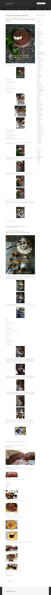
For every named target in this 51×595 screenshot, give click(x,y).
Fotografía (39, 152)
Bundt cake (39, 48)
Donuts (22, 441)
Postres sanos (39, 110)
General (24, 441)
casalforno (15, 17)
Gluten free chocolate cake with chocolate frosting (20, 20)
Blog (9, 8)
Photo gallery (19, 8)
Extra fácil (39, 159)
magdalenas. (39, 96)
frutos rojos (39, 77)
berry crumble (39, 40)
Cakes (18, 226)
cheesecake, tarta (40, 58)
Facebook (39, 162)
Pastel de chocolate (40, 104)
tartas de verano (40, 138)
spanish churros (39, 125)
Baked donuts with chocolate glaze (18, 232)
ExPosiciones (39, 158)
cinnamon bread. (40, 66)
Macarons (39, 95)
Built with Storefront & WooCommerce (11, 591)
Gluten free (21, 226)
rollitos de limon (40, 118)
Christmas (39, 63)
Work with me (27, 8)
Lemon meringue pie (40, 94)
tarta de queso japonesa (41, 134)
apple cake (39, 35)
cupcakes (39, 71)
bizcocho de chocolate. (15, 226)
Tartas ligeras (39, 139)
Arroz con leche (39, 38)
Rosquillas (39, 120)
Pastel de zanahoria (40, 105)
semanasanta (39, 123)
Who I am (23, 8)
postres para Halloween (40, 109)
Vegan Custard (39, 142)
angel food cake (39, 32)
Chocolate (15, 441)
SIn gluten (24, 226)
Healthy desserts (40, 85)
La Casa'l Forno (10, 3)
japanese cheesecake (40, 91)
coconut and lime (40, 67)
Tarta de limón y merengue (41, 129)
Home (6, 8)
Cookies (39, 68)
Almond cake (10, 226)
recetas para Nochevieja (41, 114)
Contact (12, 8)
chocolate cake (19, 441)
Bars (38, 39)
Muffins (38, 99)
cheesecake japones (40, 57)
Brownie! (9, 447)
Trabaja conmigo (40, 151)
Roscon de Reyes (40, 119)
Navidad (39, 100)
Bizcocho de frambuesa (40, 44)
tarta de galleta (40, 128)
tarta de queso (39, 133)
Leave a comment (20, 17)
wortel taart (39, 143)
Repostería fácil (39, 115)
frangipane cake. (40, 76)
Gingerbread (39, 81)
